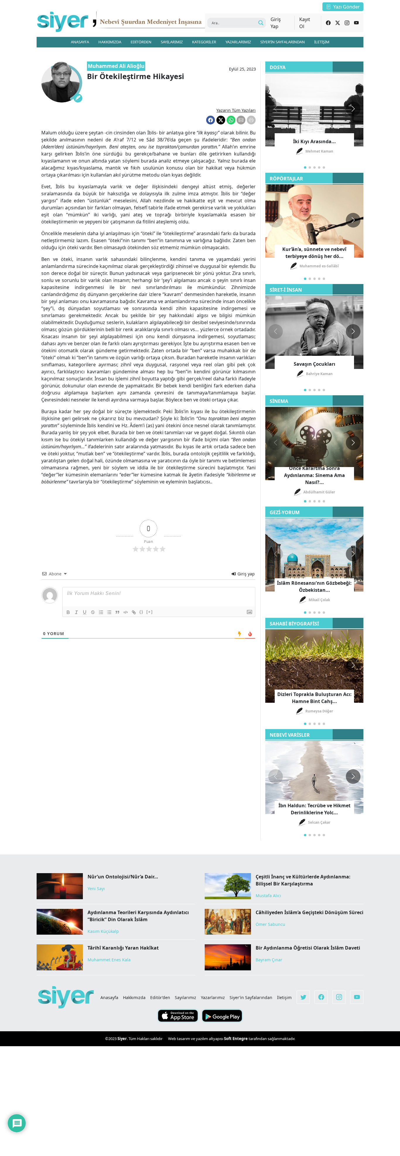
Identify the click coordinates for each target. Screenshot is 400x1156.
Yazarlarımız (213, 997)
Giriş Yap (276, 23)
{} (141, 612)
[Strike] (93, 612)
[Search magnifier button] (261, 23)
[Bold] (68, 612)
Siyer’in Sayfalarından (251, 997)
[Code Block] (126, 612)
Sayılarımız (185, 997)
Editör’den (160, 997)
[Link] (134, 612)
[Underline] (85, 612)
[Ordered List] (101, 612)
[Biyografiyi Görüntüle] (77, 98)
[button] (353, 109)
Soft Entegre (236, 1038)
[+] (149, 612)
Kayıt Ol (304, 23)
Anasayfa (109, 997)
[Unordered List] (109, 612)
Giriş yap (245, 574)
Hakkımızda (134, 997)
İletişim (284, 997)
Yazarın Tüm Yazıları (236, 110)
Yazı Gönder (346, 7)
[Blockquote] (117, 612)
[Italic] (76, 612)
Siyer (122, 1038)
